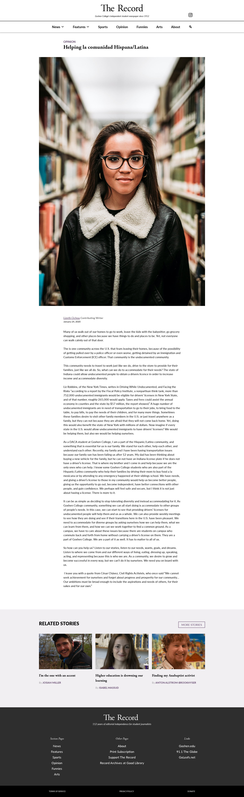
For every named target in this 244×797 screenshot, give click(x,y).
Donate (191, 791)
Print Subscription (122, 751)
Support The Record (122, 757)
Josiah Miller (52, 682)
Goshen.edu (187, 746)
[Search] (190, 27)
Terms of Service (57, 791)
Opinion (122, 26)
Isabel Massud (109, 687)
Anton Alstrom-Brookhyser (175, 682)
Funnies (142, 26)
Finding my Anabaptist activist (173, 675)
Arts (159, 26)
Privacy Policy (126, 791)
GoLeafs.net (187, 757)
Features (79, 26)
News (56, 26)
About (175, 26)
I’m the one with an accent (57, 675)
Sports (103, 26)
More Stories (191, 625)
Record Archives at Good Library (122, 763)
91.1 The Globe (187, 751)
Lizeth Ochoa (71, 318)
